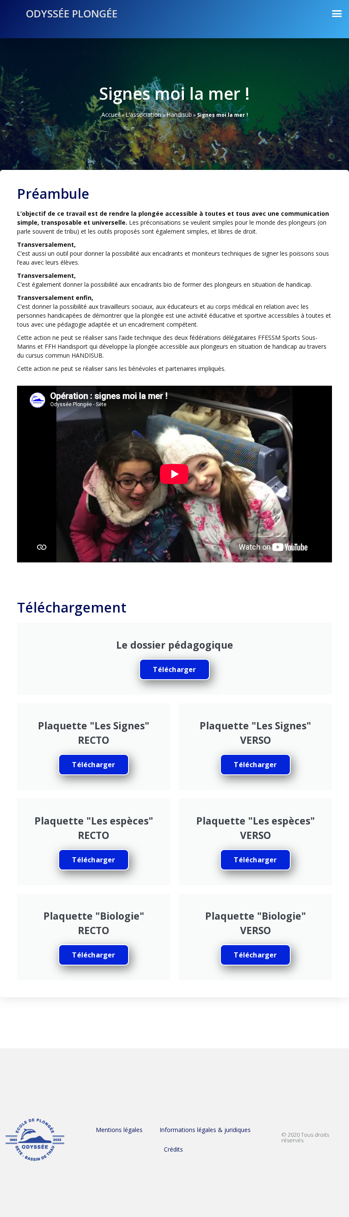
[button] (337, 14)
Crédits (173, 1149)
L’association (143, 114)
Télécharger (174, 669)
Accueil (110, 114)
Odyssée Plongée (71, 13)
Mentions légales (119, 1130)
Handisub (179, 114)
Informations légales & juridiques (205, 1130)
